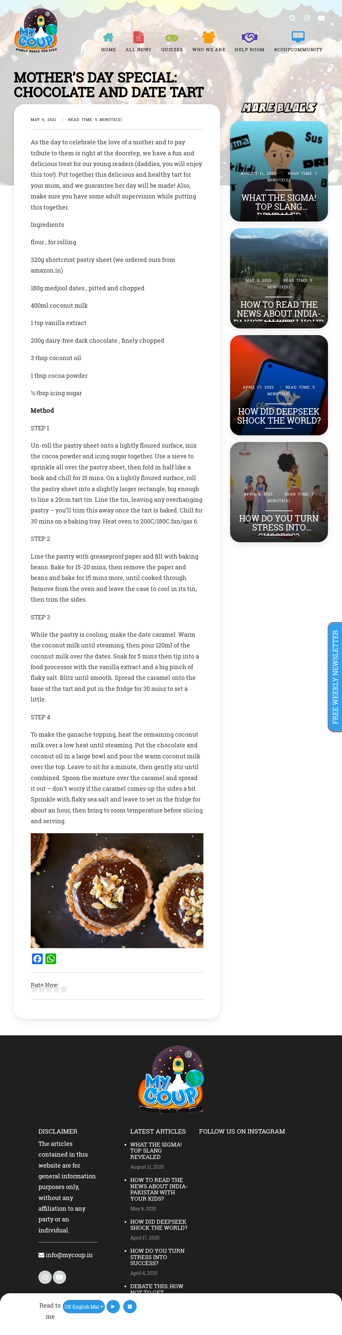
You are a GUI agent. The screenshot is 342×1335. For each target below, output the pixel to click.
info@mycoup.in (68, 1255)
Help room (250, 49)
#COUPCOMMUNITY (298, 49)
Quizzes (172, 49)
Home (108, 49)
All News (139, 49)
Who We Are (208, 49)
